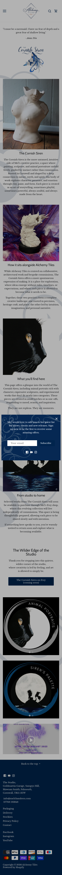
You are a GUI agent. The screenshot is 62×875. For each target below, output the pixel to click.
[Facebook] (27, 452)
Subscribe (45, 443)
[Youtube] (31, 452)
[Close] (56, 419)
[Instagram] (35, 452)
